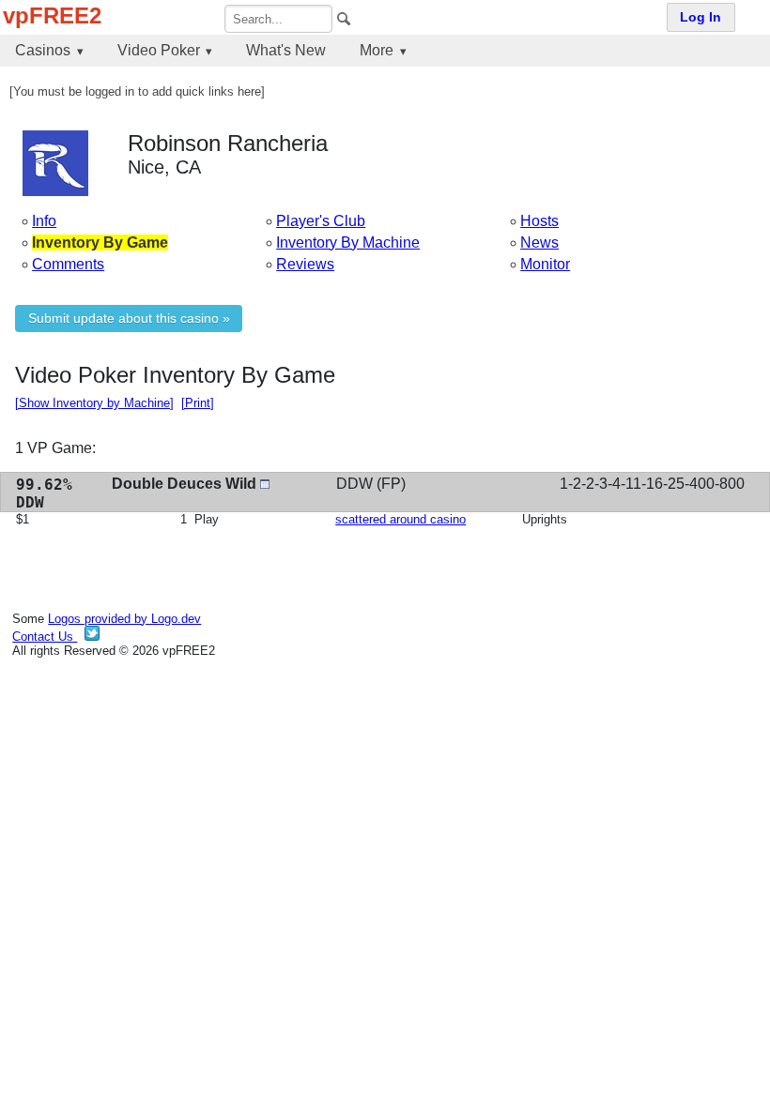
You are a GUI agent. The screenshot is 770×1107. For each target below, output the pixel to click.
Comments (68, 264)
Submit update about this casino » (129, 318)
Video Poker (158, 50)
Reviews (305, 264)
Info (44, 221)
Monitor (545, 264)
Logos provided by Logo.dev (124, 619)
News (539, 242)
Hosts (539, 221)
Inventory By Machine (348, 242)
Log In (700, 17)
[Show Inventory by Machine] (94, 403)
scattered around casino (400, 519)
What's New (286, 50)
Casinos (42, 50)
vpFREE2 (52, 15)
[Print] (197, 403)
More (376, 50)
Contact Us (44, 636)
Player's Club (320, 221)
